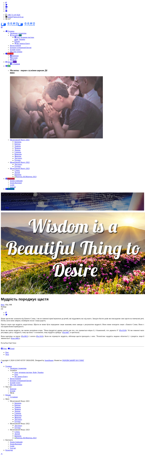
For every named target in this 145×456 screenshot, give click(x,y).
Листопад (18, 158)
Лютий (17, 173)
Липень (17, 150)
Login (12, 185)
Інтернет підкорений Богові (20, 48)
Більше (12, 62)
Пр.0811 (25, 336)
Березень (17, 142)
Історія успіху (15, 50)
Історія (14, 58)
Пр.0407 (66, 332)
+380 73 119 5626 (13, 15)
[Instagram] (6, 9)
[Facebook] (6, 313)
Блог (18, 41)
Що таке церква (16, 52)
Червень (17, 148)
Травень (17, 146)
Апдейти (17, 35)
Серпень (17, 152)
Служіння (16, 64)
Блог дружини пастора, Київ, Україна (24, 38)
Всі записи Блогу (23, 43)
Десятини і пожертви (18, 33)
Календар (9, 450)
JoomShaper (49, 360)
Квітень (17, 144)
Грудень (17, 160)
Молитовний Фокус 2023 (20, 168)
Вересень (18, 154)
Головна (10, 31)
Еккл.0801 (15, 338)
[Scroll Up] (1, 454)
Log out (13, 187)
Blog (2, 305)
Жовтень (17, 156)
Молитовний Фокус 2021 (20, 140)
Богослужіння (15, 45)
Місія (14, 60)
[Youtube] (6, 7)
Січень (17, 170)
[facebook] (6, 3)
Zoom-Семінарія (16, 181)
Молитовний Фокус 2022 (20, 162)
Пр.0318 (123, 330)
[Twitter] (6, 315)
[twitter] (6, 5)
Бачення (15, 56)
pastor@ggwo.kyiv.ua (15, 17)
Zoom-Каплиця (16, 183)
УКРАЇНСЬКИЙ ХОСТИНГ (73, 360)
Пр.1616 (40, 336)
